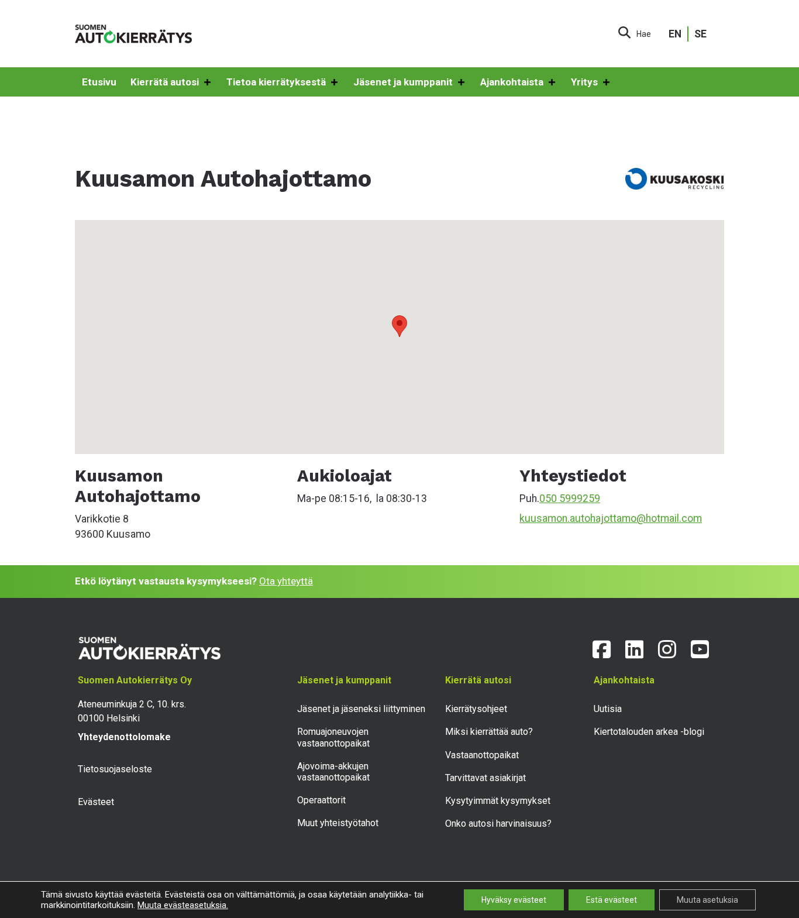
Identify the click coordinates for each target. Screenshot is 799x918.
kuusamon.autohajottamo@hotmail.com (610, 518)
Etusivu (99, 82)
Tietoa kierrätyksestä (276, 82)
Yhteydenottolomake (124, 736)
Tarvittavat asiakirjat (485, 777)
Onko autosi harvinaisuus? (498, 823)
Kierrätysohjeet (476, 708)
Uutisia (608, 708)
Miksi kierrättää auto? (489, 731)
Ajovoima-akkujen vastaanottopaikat (333, 772)
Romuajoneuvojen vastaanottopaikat (333, 737)
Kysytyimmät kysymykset (497, 800)
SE (700, 34)
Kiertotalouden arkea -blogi (649, 731)
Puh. (529, 498)
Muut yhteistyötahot (337, 822)
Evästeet (96, 801)
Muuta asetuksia (707, 900)
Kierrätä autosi (164, 82)
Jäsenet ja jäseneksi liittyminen (361, 708)
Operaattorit (321, 800)
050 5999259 (569, 498)
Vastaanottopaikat (482, 755)
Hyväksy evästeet (513, 900)
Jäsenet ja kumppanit (403, 82)
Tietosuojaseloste (115, 769)
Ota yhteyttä (286, 581)
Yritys (584, 82)
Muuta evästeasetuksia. (182, 905)
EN (675, 34)
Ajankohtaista (511, 82)
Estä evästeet (611, 900)
